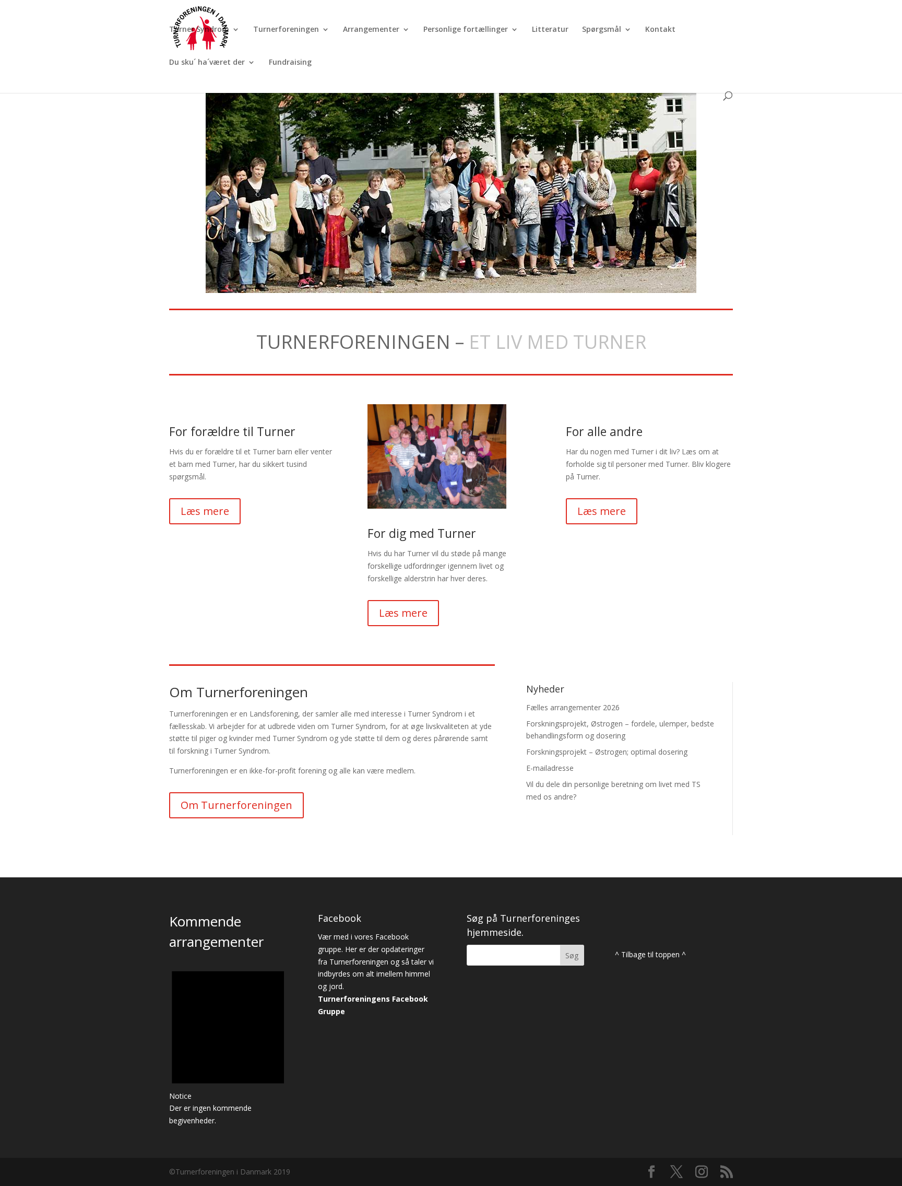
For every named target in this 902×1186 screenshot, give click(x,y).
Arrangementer (371, 30)
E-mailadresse (550, 768)
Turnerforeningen (286, 30)
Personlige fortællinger (465, 30)
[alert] (228, 1042)
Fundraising (290, 62)
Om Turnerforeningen (236, 805)
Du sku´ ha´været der (207, 62)
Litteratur (550, 30)
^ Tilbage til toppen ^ (650, 954)
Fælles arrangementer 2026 (573, 707)
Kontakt (660, 30)
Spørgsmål (601, 30)
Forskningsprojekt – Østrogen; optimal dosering (606, 752)
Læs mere (205, 511)
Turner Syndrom (199, 30)
